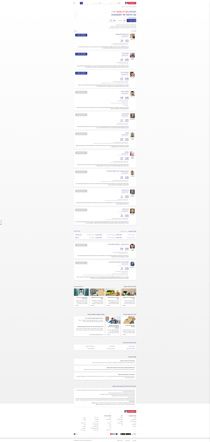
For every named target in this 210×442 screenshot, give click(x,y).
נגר (85, 421)
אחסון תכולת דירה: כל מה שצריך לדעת (82, 298)
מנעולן (84, 417)
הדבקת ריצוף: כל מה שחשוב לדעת (97, 298)
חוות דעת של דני (125, 100)
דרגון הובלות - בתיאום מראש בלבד (118, 244)
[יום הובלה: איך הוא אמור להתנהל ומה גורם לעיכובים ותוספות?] (113, 320)
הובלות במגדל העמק (131, 348)
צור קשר (134, 426)
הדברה (110, 424)
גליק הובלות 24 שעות (122, 34)
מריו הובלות (125, 190)
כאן (96, 404)
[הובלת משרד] (128, 293)
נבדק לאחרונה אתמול (125, 56)
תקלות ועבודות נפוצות (130, 286)
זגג (110, 428)
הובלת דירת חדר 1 (131, 234)
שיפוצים (84, 426)
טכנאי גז (96, 421)
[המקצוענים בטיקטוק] (116, 434)
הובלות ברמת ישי (91, 348)
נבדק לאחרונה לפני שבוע (124, 37)
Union (127, 152)
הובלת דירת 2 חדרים (131, 237)
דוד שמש (109, 422)
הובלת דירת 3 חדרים (111, 234)
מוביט (127, 133)
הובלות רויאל (125, 91)
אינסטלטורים (109, 419)
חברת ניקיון (96, 417)
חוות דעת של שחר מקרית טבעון (123, 142)
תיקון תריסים (83, 429)
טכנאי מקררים (95, 429)
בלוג (122, 424)
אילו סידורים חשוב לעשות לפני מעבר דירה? (94, 318)
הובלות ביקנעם (132, 346)
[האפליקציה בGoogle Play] (128, 434)
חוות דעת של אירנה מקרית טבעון (122, 180)
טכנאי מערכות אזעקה (94, 428)
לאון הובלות (125, 114)
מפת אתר (134, 440)
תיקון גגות (84, 428)
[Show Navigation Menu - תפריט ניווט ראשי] (74, 3)
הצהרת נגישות (119, 440)
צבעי (85, 424)
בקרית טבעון (123, 11)
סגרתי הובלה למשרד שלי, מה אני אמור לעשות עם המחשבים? (90, 326)
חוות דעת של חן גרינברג (124, 271)
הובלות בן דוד (125, 72)
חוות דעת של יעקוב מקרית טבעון (123, 252)
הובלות (130, 6)
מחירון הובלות (132, 231)
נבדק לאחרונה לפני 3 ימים (124, 94)
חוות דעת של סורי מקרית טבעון (123, 161)
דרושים (135, 422)
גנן (110, 421)
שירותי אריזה (92, 237)
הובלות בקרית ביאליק (90, 346)
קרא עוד (126, 105)
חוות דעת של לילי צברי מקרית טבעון (122, 218)
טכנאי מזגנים (96, 424)
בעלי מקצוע (134, 6)
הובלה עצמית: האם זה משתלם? (130, 326)
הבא (93, 402)
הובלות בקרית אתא (110, 348)
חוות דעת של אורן (125, 123)
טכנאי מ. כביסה (95, 422)
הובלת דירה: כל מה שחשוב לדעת (113, 298)
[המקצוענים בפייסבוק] (113, 434)
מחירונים (121, 417)
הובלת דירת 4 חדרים (111, 237)
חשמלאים (96, 419)
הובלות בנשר (111, 346)
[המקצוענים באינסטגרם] (115, 434)
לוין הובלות (125, 209)
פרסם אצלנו (134, 424)
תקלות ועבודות (120, 422)
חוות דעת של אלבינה (124, 62)
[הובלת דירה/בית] (113, 293)
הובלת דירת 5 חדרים (90, 234)
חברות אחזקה (108, 429)
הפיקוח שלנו (134, 419)
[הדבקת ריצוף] (97, 293)
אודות (135, 417)
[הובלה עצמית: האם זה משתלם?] (128, 320)
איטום (110, 417)
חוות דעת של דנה (125, 199)
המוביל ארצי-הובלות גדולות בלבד (119, 262)
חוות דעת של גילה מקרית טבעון (123, 81)
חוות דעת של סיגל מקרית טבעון (123, 43)
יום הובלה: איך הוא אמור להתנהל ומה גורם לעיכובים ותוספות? (113, 327)
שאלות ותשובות (120, 419)
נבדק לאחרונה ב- (123, 155)
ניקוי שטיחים (83, 422)
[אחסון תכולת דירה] (81, 293)
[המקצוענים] (130, 3)
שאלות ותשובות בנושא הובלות (96, 314)
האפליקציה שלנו (133, 421)
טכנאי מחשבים (95, 426)
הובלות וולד (125, 53)
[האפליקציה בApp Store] (122, 434)
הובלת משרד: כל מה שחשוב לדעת (129, 298)
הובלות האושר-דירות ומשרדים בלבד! (118, 171)
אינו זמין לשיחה (81, 92)
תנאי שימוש (127, 440)
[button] (76, 31)
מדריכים (121, 421)
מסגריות (84, 419)
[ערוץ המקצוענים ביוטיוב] (111, 434)
